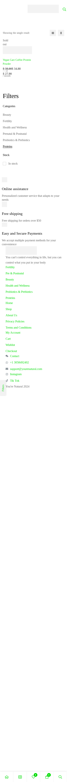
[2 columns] (61, 33)
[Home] (6, 777)
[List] (53, 33)
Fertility (7, 121)
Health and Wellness (15, 127)
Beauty (7, 114)
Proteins (7, 146)
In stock (13, 163)
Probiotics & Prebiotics (16, 140)
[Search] (60, 777)
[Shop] (20, 777)
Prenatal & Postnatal (15, 133)
